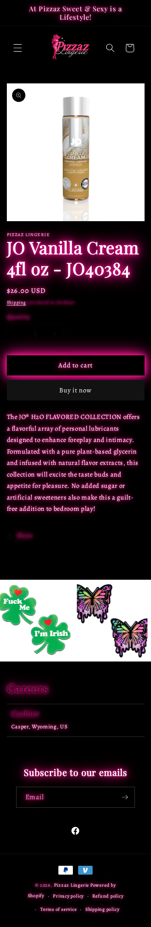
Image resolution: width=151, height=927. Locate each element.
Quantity (18, 317)
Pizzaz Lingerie (71, 885)
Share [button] (25, 535)
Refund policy (107, 896)
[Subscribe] (124, 797)
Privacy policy (68, 896)
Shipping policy (102, 909)
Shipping (16, 302)
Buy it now (75, 390)
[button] (17, 48)
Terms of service (58, 909)
